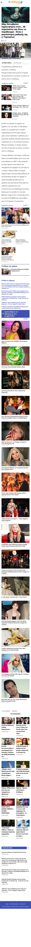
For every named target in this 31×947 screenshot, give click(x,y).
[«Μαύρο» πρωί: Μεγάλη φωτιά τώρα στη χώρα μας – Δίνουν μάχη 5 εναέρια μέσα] (8, 764)
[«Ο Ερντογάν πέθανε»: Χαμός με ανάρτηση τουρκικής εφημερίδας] (8, 823)
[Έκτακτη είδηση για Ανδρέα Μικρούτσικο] (6, 271)
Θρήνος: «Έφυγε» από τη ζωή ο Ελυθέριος (21, 790)
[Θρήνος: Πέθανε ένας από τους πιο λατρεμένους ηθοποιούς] (8, 783)
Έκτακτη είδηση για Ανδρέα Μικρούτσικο (20, 270)
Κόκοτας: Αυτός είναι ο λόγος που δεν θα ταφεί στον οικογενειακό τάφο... (22, 729)
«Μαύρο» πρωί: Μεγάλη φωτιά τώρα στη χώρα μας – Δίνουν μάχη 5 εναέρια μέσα (14, 303)
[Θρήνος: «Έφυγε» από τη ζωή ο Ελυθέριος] (22, 783)
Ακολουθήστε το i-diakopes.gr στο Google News (11, 314)
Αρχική (7, 904)
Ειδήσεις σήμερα (8, 280)
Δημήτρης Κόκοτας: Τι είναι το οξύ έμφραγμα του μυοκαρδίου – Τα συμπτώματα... (22, 811)
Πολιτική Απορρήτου (14, 904)
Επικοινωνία (22, 904)
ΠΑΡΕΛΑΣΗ (14, 711)
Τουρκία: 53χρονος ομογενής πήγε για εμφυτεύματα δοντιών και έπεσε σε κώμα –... (22, 832)
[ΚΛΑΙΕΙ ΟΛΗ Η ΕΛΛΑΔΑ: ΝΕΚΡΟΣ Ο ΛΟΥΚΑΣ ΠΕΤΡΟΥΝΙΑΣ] (8, 802)
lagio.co (27, 906)
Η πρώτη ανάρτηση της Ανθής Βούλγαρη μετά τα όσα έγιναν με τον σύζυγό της (15, 307)
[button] (15, 15)
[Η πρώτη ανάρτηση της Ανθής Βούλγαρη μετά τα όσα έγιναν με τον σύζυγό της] (22, 764)
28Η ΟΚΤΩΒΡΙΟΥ (6, 711)
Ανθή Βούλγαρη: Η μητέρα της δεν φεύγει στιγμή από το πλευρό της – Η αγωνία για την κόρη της (15, 298)
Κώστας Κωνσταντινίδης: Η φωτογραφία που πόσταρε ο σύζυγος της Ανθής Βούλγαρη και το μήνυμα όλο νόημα (15, 292)
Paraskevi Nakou (6, 62)
